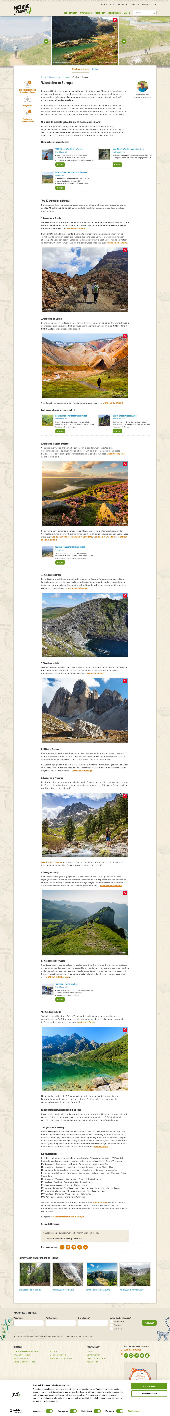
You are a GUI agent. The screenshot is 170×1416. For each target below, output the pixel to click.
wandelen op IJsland (113, 403)
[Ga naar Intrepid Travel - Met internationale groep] (47, 177)
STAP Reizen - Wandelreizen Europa (68, 149)
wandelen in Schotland (81, 537)
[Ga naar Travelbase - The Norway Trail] (47, 989)
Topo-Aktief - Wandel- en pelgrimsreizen (128, 149)
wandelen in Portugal (82, 770)
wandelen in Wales (60, 537)
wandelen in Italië (95, 673)
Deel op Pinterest (125, 250)
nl (152, 4)
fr (156, 4)
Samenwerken (93, 1355)
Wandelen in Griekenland (98, 1289)
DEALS (104, 4)
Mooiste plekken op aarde (25, 1351)
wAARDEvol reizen (21, 1355)
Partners (146, 4)
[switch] (73, 1411)
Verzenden (149, 1322)
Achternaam (51, 1318)
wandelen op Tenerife (117, 242)
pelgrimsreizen (101, 1146)
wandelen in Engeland (104, 537)
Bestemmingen (70, 12)
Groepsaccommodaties (61, 1358)
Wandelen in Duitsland (30, 1289)
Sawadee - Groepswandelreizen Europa (70, 546)
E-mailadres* (84, 1318)
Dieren (127, 12)
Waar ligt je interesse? (120, 1318)
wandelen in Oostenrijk (111, 885)
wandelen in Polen (85, 1022)
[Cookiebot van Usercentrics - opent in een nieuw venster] (16, 1411)
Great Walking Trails (116, 453)
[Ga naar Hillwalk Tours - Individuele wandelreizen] (47, 421)
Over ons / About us (96, 1358)
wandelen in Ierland (77, 588)
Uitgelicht (135, 4)
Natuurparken (114, 12)
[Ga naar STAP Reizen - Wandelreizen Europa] (47, 154)
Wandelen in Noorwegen (131, 1289)
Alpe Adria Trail (100, 1202)
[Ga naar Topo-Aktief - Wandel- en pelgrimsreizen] (104, 154)
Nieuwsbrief (122, 4)
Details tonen (133, 1411)
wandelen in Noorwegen (57, 977)
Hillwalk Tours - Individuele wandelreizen (71, 415)
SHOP (112, 4)
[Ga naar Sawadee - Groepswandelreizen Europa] (47, 552)
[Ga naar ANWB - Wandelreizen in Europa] (104, 421)
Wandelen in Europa (80, 69)
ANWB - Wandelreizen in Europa (125, 415)
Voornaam (18, 1318)
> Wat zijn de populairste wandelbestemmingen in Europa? (71, 1233)
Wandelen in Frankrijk (51, 862)
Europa (117, 1325)
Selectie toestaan (149, 1393)
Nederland (119, 1322)
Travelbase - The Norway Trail (66, 984)
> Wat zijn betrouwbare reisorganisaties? (62, 1239)
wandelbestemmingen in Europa (68, 1216)
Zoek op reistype (58, 1355)
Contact (90, 1351)
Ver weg (118, 1329)
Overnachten (86, 12)
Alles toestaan (149, 1386)
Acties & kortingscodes (24, 1362)
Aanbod (95, 69)
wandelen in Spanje (75, 228)
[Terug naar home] (23, 9)
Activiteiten (100, 12)
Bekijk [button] (60, 164)
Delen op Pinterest (115, 20)
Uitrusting (54, 1351)
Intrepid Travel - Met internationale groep (71, 172)
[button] (46, 41)
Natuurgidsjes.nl (20, 1358)
